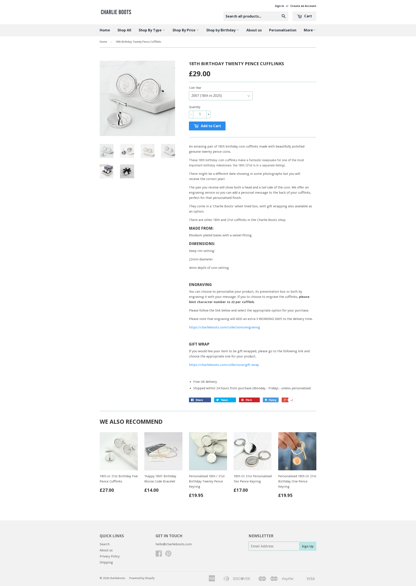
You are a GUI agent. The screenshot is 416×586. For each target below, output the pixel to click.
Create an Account (303, 6)
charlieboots (117, 578)
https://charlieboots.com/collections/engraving (224, 327)
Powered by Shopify (141, 578)
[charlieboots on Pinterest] (168, 555)
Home (105, 30)
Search (105, 544)
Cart (307, 16)
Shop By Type (150, 30)
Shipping (106, 562)
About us (254, 30)
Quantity (194, 107)
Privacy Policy (110, 556)
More (308, 30)
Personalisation (282, 30)
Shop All (124, 30)
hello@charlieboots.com (174, 544)
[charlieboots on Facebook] (159, 555)
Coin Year (195, 87)
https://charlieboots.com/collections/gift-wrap (224, 365)
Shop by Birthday (221, 30)
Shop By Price (184, 30)
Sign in (279, 6)
